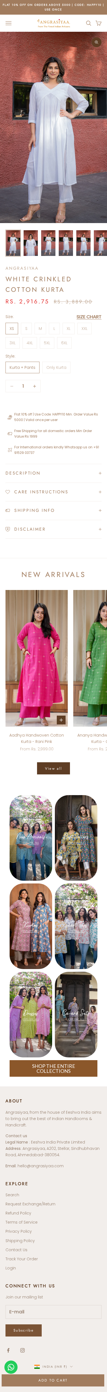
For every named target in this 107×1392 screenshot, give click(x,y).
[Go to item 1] (13, 243)
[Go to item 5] (83, 243)
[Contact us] (11, 1367)
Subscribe (23, 1330)
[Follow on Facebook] (8, 1350)
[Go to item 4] (66, 243)
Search (12, 1195)
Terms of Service (21, 1222)
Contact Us (16, 1250)
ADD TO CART (53, 1380)
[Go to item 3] (48, 243)
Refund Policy (18, 1213)
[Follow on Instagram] (22, 1350)
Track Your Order (21, 1259)
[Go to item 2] (30, 243)
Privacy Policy (18, 1231)
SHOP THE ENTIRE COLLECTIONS (53, 1068)
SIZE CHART (89, 316)
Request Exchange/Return (30, 1204)
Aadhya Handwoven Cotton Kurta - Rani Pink (36, 738)
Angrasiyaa (22, 268)
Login (10, 1268)
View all (53, 768)
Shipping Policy (20, 1240)
